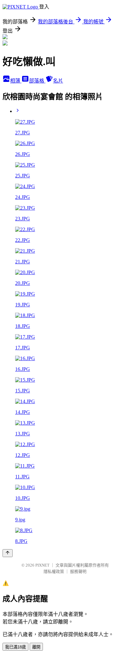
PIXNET (42, 565)
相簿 (15, 80)
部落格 (37, 80)
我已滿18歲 (15, 647)
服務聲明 (78, 571)
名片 (58, 80)
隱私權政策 (54, 571)
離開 (36, 647)
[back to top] (8, 553)
